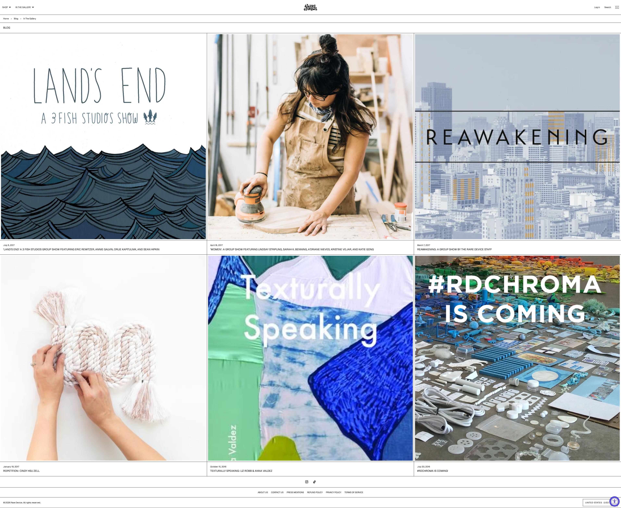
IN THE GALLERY (23, 7)
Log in (597, 7)
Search (607, 7)
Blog (16, 18)
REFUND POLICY (315, 492)
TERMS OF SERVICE (354, 492)
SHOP (5, 7)
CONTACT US (277, 492)
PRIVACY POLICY (333, 492)
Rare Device (16, 502)
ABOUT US (263, 492)
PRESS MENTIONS (295, 492)
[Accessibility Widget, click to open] (614, 501)
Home (6, 18)
